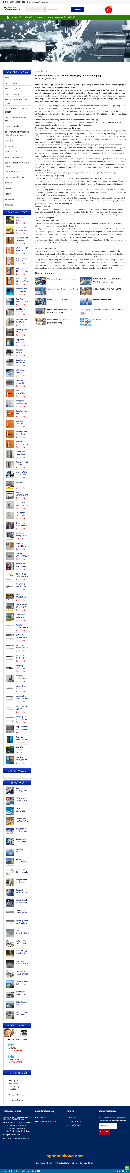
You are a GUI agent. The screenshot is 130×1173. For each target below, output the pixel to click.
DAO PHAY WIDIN (11, 172)
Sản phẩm (40, 17)
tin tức (47, 71)
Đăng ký (104, 1132)
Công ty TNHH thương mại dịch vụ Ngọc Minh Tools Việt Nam (17, 1118)
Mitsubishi (9, 199)
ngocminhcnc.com (120, 1121)
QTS (38, 1171)
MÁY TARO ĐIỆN (11, 83)
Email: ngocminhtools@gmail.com (36, 2)
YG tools (9, 146)
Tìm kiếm (77, 9)
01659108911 (18, 1050)
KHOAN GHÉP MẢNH (12, 126)
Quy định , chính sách (44, 1163)
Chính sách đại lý (75, 1121)
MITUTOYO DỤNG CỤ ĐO (14, 157)
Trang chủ (16, 17)
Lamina (8, 188)
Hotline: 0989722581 (12, 2)
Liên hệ (71, 17)
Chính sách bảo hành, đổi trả (66, 1163)
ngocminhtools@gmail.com (19, 1138)
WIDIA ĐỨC (9, 141)
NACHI (7, 78)
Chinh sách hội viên (87, 1163)
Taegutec (9, 205)
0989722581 (21, 1039)
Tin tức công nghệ (56, 17)
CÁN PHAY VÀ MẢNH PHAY (15, 177)
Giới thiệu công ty (75, 1125)
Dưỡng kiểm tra (12, 152)
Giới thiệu (28, 17)
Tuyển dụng (73, 1118)
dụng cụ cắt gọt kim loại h (66, 120)
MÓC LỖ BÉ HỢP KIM (12, 89)
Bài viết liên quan (44, 273)
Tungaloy (9, 183)
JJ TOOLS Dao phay (12, 94)
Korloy (8, 194)
